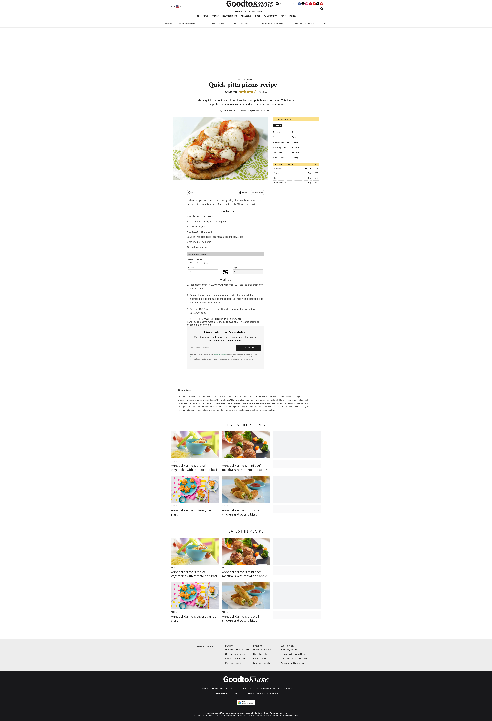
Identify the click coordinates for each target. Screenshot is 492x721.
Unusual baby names (235, 654)
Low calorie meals (261, 663)
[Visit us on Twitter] (303, 3)
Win (324, 23)
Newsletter (259, 192)
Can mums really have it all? (294, 659)
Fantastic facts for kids (235, 659)
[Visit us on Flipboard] (314, 3)
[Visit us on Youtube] (321, 3)
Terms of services (220, 355)
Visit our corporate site (278, 713)
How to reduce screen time (237, 649)
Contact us (245, 689)
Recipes (250, 80)
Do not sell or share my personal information (255, 693)
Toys (283, 16)
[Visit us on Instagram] (306, 3)
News (205, 16)
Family (215, 16)
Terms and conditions (264, 689)
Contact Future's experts (224, 689)
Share (193, 192)
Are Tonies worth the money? (273, 23)
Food (257, 16)
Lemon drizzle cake (262, 649)
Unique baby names (186, 23)
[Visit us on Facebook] (299, 3)
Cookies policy (221, 693)
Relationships (229, 16)
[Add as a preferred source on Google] (246, 702)
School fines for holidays (214, 23)
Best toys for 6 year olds (304, 23)
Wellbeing (246, 16)
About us (204, 689)
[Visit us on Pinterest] (310, 3)
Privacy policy (285, 689)
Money (292, 16)
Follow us (245, 192)
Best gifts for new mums (242, 23)
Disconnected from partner (293, 663)
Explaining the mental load (293, 654)
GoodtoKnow (228, 110)
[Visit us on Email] (317, 3)
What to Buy (270, 16)
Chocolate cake (260, 654)
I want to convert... (195, 259)
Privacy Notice (195, 357)
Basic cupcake (259, 659)
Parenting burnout (289, 649)
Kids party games (233, 663)
